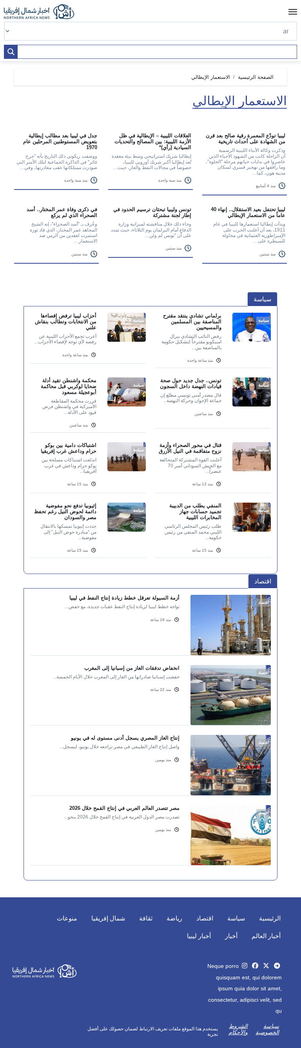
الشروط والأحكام (238, 1029)
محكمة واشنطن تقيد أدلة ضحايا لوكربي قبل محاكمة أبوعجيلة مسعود (68, 386)
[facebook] (255, 965)
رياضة (174, 918)
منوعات (67, 918)
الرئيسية (270, 918)
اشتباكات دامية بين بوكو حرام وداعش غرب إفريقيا (68, 448)
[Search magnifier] (11, 51)
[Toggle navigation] (292, 12)
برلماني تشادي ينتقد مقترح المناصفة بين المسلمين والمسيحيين (192, 321)
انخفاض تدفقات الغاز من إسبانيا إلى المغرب (132, 668)
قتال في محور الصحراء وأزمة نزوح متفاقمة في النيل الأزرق (190, 448)
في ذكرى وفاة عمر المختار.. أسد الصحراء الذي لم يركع (62, 212)
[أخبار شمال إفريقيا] (43, 12)
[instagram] (244, 965)
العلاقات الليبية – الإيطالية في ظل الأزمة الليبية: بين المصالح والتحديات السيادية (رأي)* (152, 141)
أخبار (231, 936)
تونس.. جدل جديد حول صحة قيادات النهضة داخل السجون (190, 383)
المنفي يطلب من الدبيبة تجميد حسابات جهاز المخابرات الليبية (195, 511)
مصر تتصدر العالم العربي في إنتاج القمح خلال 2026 (124, 808)
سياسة (236, 918)
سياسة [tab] (262, 299)
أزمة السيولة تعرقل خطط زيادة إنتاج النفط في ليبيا (124, 598)
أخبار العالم (266, 936)
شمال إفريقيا (108, 918)
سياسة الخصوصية (267, 1029)
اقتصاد (204, 918)
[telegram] (277, 965)
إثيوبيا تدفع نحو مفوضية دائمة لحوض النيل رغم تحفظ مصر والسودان (65, 511)
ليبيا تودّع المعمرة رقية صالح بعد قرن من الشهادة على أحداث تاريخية (245, 138)
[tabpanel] (150, 440)
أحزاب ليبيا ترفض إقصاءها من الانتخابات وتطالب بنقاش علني (65, 321)
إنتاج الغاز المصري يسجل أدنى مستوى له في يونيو (125, 738)
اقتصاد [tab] (262, 581)
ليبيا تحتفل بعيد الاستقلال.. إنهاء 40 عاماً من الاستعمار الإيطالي (248, 212)
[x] (266, 965)
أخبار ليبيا (199, 936)
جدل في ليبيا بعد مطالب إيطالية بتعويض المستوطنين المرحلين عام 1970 (60, 141)
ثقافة (145, 918)
